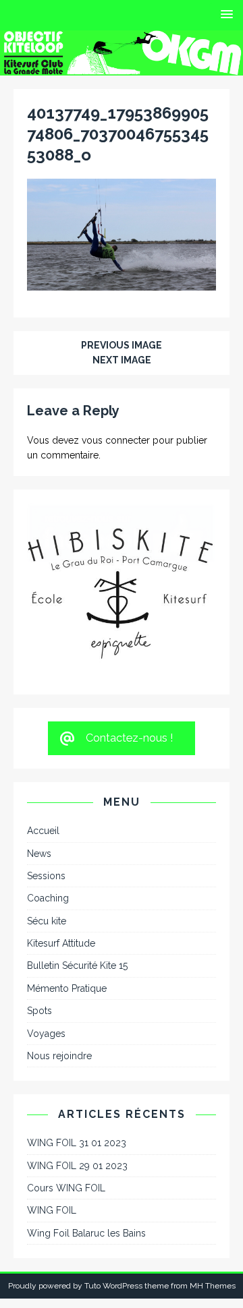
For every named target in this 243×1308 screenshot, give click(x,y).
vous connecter (116, 440)
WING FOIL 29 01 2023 (77, 1102)
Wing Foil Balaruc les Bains (86, 1170)
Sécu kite (46, 858)
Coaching (48, 835)
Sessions (46, 813)
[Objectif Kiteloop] (121, 67)
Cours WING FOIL (66, 1125)
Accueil (43, 768)
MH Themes (213, 1223)
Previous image (121, 345)
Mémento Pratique (67, 925)
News (39, 790)
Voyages (46, 970)
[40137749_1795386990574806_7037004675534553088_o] (121, 282)
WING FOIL (51, 1147)
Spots (39, 948)
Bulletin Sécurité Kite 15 (77, 902)
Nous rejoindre (59, 993)
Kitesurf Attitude (61, 880)
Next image (121, 360)
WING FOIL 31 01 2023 (76, 1080)
